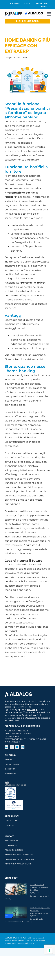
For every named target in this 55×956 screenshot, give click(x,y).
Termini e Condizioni (14, 850)
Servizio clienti (12, 821)
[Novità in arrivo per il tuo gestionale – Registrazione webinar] (16, 912)
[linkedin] (6, 747)
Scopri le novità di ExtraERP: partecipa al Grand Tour (39, 887)
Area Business (31, 175)
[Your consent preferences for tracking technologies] (50, 951)
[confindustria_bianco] (15, 782)
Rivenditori (10, 769)
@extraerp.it (19, 739)
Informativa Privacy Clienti (18, 864)
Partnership (10, 773)
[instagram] (22, 747)
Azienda (8, 760)
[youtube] (17, 747)
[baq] (10, 788)
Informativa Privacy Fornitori (19, 855)
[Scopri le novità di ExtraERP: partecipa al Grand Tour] (16, 889)
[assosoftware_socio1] (14, 801)
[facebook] (12, 747)
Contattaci (10, 825)
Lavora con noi (12, 764)
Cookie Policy (11, 845)
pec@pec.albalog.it (37, 739)
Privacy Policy (11, 841)
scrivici (41, 359)
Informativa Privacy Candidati (19, 859)
